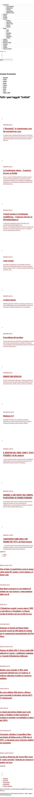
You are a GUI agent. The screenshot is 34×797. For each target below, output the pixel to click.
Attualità (5, 41)
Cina (7, 31)
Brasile (8, 34)
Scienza (5, 44)
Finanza (8, 9)
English (5, 47)
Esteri (4, 28)
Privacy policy (6, 782)
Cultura (5, 45)
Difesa (5, 15)
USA (7, 30)
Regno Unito (9, 23)
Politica (5, 17)
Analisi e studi (7, 42)
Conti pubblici (10, 6)
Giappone (9, 36)
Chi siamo (5, 780)
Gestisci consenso (7, 786)
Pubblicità (5, 779)
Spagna (8, 27)
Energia (5, 14)
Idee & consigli (7, 48)
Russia (8, 25)
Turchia (8, 38)
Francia (8, 20)
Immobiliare (9, 11)
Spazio (5, 39)
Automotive (9, 8)
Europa (5, 19)
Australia (8, 33)
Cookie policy (6, 784)
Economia (6, 4)
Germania (8, 22)
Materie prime (10, 12)
